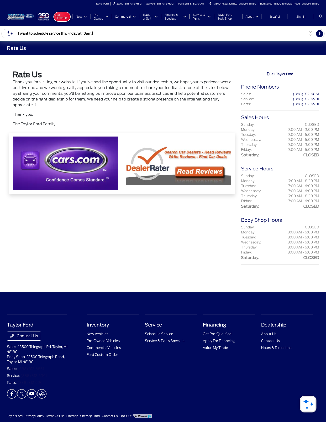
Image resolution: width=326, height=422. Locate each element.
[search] (321, 17)
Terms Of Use (55, 416)
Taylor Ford (15, 416)
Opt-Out (125, 416)
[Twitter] (21, 394)
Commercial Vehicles (104, 348)
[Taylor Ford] (28, 16)
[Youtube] (32, 394)
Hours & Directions (276, 348)
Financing (214, 325)
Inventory (98, 325)
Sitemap (72, 416)
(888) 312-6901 (306, 99)
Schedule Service (159, 334)
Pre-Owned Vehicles (103, 341)
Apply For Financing (219, 341)
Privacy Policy (34, 416)
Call (281, 74)
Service (153, 325)
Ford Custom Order (102, 355)
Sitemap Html (90, 416)
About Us (268, 334)
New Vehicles (97, 334)
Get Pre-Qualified (217, 334)
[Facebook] (11, 394)
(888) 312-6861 (306, 94)
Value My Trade (215, 348)
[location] (210, 3)
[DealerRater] (42, 394)
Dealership (273, 325)
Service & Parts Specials (164, 341)
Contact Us (27, 336)
